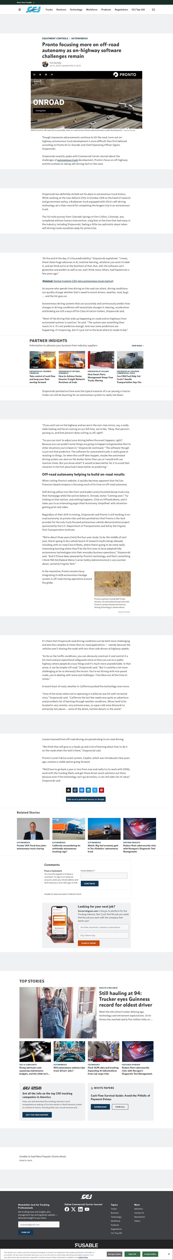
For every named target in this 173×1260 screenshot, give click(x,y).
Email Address (88, 871)
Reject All (132, 1254)
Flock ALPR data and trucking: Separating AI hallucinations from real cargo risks (103, 1070)
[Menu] (19, 9)
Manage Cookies (114, 1254)
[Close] (169, 1254)
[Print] (68, 790)
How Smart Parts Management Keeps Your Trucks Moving (100, 377)
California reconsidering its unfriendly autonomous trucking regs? (66, 848)
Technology (94, 1065)
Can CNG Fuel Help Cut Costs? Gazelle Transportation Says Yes (129, 379)
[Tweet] (94, 790)
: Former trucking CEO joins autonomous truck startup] (82, 281)
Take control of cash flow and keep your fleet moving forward (42, 379)
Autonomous (79, 38)
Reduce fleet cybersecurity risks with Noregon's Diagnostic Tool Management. (139, 848)
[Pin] (101, 790)
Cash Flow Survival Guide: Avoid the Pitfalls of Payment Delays (120, 1097)
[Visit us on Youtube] (87, 1209)
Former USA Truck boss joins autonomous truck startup (31, 847)
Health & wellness (108, 988)
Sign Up (26, 1232)
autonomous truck (67, 160)
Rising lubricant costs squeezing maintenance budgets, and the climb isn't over (33, 1070)
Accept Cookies (150, 1254)
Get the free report (37, 1115)
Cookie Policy (83, 1257)
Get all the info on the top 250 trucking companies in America (47, 1095)
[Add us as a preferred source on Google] (75, 790)
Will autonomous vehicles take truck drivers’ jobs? (69, 1069)
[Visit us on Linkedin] (80, 1209)
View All (120, 1107)
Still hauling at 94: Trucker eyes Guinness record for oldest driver (125, 999)
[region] (86, 1254)
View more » (138, 346)
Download (100, 1107)
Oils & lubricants (28, 1065)
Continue (89, 883)
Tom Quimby (55, 62)
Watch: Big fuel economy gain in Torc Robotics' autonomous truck (103, 848)
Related (47, 281)
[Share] (81, 790)
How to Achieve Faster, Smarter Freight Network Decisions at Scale (72, 379)
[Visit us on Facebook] (67, 1209)
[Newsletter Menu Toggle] (153, 9)
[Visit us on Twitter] (73, 1209)
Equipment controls (55, 38)
